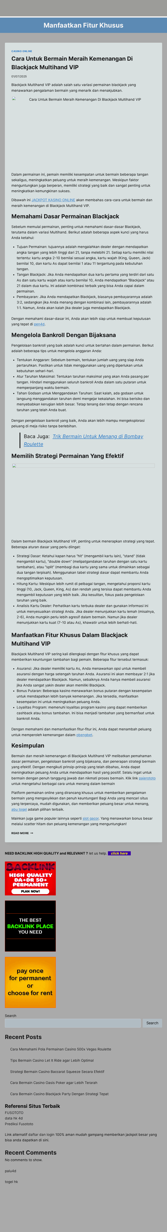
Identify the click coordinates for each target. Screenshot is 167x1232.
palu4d (10, 1171)
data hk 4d (14, 1118)
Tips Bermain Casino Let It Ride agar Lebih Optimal (52, 1060)
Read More (22, 833)
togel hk (11, 1182)
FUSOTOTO (14, 1113)
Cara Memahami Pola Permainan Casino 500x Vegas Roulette (60, 1049)
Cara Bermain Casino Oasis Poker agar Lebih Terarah (53, 1083)
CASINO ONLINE (21, 51)
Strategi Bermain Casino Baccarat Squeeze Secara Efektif (57, 1072)
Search (10, 1016)
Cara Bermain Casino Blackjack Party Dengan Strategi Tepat (59, 1094)
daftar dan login (41, 1135)
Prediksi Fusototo (19, 1124)
